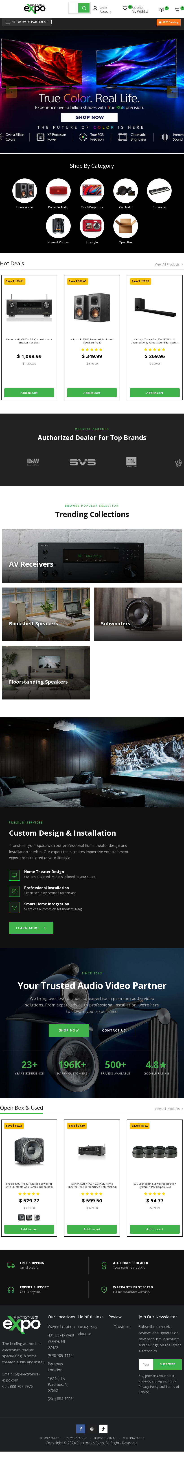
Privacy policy (76, 1438)
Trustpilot (122, 1326)
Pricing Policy (87, 1327)
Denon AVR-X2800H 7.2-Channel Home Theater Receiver (29, 341)
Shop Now (69, 1030)
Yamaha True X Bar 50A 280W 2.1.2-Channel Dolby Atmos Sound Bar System (155, 341)
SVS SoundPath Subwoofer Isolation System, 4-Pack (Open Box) (155, 1185)
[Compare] (161, 9)
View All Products (167, 264)
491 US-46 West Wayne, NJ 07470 (61, 1341)
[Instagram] (92, 1428)
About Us (85, 1334)
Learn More (27, 928)
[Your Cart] (177, 9)
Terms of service (105, 1438)
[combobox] (73, 7)
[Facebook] (80, 1428)
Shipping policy (134, 1438)
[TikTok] (103, 1428)
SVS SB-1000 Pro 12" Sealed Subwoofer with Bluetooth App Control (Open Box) (29, 1185)
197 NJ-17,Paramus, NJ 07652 (58, 1384)
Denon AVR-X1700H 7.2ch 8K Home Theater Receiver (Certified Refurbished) (92, 1185)
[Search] (84, 8)
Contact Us (114, 1030)
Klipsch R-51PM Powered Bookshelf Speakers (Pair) (92, 341)
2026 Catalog (170, 22)
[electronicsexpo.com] (35, 12)
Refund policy (49, 1438)
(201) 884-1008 (60, 1398)
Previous (11, 92)
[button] (92, 349)
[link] (92, 91)
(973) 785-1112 (60, 1355)
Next (172, 92)
